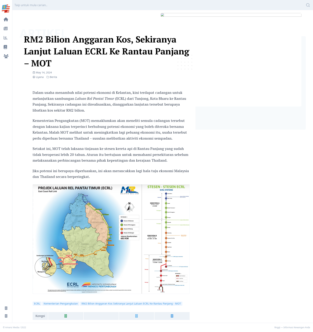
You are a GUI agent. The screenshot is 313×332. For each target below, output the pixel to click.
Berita (53, 77)
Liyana (40, 77)
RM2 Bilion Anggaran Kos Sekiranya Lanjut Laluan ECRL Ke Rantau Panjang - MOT (131, 303)
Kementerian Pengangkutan (61, 303)
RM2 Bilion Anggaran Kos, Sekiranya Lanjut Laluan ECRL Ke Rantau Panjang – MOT (106, 51)
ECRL (37, 303)
